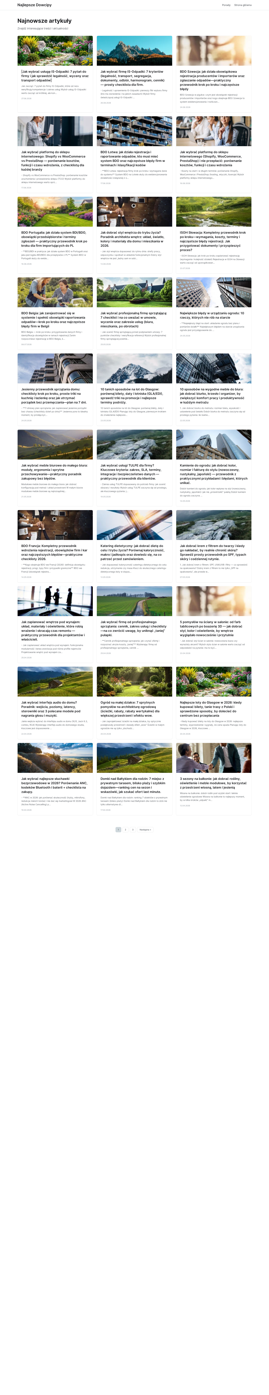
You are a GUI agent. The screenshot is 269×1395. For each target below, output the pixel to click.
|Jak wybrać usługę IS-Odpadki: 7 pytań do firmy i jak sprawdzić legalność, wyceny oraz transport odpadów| (55, 76)
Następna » (145, 829)
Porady (226, 5)
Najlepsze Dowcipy (34, 5)
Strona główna (243, 5)
